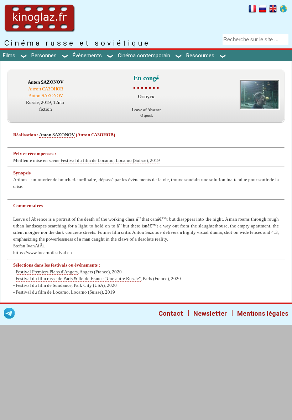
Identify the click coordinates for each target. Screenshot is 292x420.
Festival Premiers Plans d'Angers (47, 271)
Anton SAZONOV (45, 82)
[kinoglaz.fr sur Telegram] (9, 314)
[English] (272, 10)
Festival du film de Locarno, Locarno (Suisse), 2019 (109, 160)
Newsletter (210, 313)
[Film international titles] (283, 10)
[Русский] (262, 10)
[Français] (252, 10)
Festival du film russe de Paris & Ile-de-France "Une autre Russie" (78, 278)
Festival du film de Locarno (42, 292)
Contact (170, 313)
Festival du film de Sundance (44, 285)
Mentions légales (262, 313)
